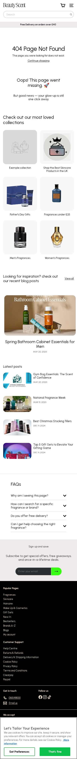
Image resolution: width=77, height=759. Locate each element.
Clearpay (8, 675)
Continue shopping (39, 60)
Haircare (8, 603)
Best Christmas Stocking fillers (52, 421)
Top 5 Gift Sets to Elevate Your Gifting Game (53, 446)
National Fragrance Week (49, 397)
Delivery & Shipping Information (21, 657)
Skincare (8, 599)
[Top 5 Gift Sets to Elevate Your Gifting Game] (17, 451)
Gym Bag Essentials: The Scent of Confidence (53, 376)
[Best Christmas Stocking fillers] (17, 427)
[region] (38, 738)
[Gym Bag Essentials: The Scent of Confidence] (17, 381)
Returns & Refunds (13, 653)
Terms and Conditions (15, 670)
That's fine (55, 751)
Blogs (6, 630)
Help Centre (10, 648)
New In (7, 616)
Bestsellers (9, 621)
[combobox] (38, 14)
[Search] (71, 14)
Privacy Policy (10, 666)
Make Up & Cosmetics (15, 608)
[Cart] (62, 5)
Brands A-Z (9, 625)
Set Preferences (19, 751)
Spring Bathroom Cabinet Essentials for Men (40, 344)
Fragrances (9, 594)
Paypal (6, 679)
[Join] (56, 571)
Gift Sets (8, 612)
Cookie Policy (10, 661)
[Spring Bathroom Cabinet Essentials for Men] (40, 315)
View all (69, 278)
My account (9, 634)
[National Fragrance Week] (17, 404)
